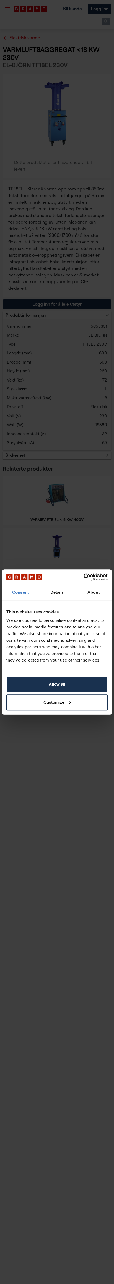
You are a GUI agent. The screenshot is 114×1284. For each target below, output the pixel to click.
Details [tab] (57, 592)
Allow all (57, 684)
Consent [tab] (20, 592)
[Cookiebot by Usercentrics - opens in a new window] (83, 577)
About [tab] (93, 592)
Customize (53, 702)
